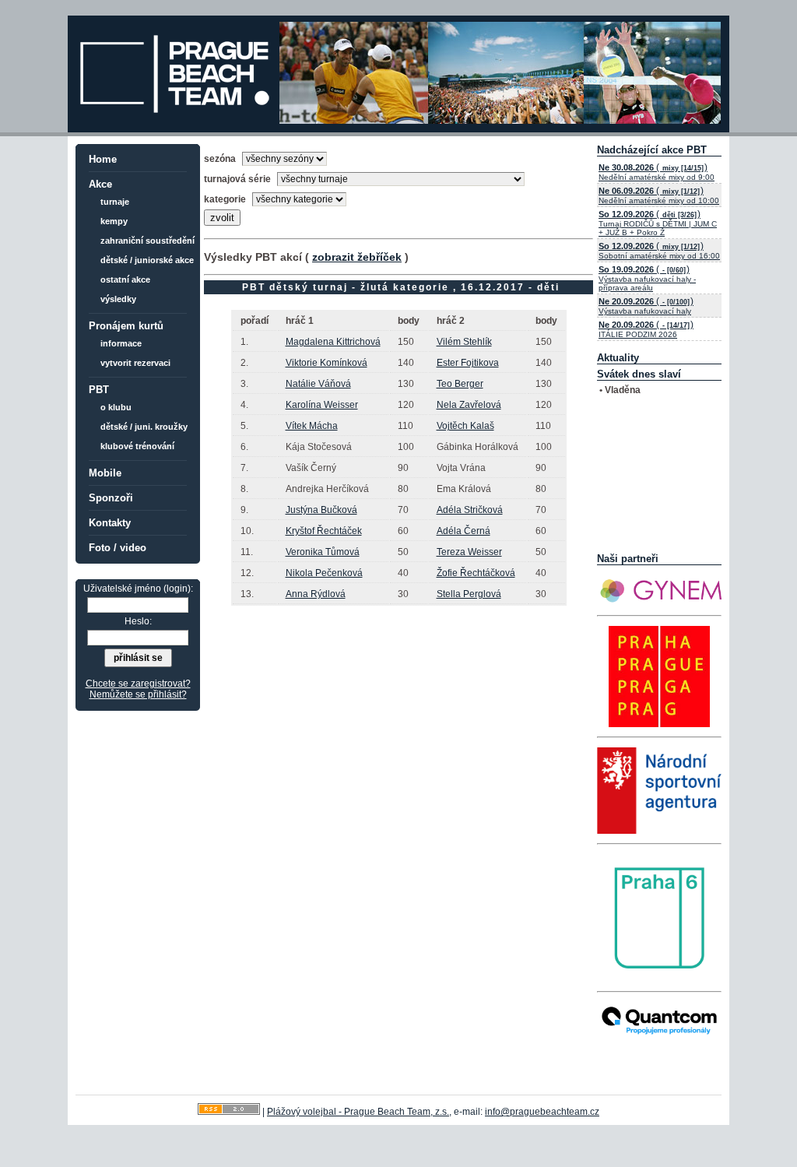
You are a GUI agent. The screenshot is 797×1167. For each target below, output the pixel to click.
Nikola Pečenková (324, 573)
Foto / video (117, 548)
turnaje (114, 201)
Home (103, 159)
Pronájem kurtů (126, 326)
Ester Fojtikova (468, 362)
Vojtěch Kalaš (465, 425)
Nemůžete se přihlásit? (138, 694)
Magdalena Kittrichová (333, 341)
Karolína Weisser (322, 404)
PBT (99, 389)
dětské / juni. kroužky (144, 426)
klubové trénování (137, 446)
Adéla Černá (463, 531)
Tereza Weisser (469, 552)
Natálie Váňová (318, 383)
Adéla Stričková (470, 509)
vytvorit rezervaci (135, 362)
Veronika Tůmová (323, 552)
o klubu (116, 407)
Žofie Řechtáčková (476, 573)
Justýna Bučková (321, 509)
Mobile (105, 473)
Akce (100, 184)
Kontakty (110, 523)
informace (121, 343)
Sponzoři (111, 498)
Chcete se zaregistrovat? (138, 683)
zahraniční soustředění (147, 240)
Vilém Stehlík (464, 341)
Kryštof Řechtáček (324, 531)
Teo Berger (460, 383)
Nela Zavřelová (469, 404)
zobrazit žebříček (357, 257)
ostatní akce (125, 279)
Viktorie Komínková (326, 362)
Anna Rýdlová (316, 594)
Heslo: (138, 621)
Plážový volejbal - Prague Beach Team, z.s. (358, 1111)
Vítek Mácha (312, 425)
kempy (114, 221)
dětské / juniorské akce (147, 260)
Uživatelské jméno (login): (138, 588)
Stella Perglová (469, 594)
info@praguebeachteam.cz (542, 1111)
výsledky (118, 299)
